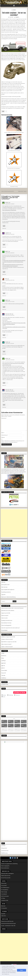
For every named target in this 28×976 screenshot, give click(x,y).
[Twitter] (10, 858)
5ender (2, 653)
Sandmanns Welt (4, 900)
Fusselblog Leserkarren (6, 592)
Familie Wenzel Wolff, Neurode (7, 921)
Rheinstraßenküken (5, 868)
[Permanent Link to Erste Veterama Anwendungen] (14, 141)
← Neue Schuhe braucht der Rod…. (7, 191)
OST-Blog (3, 898)
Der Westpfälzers (4, 889)
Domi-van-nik (8, 313)
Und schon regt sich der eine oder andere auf (10, 627)
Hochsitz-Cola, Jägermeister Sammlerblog (9, 863)
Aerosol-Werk (4, 885)
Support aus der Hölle (5, 613)
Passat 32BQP (4, 670)
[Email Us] (17, 858)
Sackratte (3, 675)
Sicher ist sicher (4, 618)
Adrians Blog (3, 883)
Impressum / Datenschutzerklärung (8, 597)
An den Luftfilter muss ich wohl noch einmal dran (14, 132)
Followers (17, 695)
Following (10, 695)
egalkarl (7, 232)
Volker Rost (3, 915)
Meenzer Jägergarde (5, 865)
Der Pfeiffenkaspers (5, 887)
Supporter (3, 594)
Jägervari (3, 665)
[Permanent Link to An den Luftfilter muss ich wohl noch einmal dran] (14, 123)
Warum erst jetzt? (4, 615)
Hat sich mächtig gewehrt (6, 625)
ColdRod (14, 9)
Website (3, 437)
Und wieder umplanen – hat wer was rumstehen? (14, 13)
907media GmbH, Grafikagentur (7, 873)
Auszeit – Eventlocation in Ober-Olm (8, 925)
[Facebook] (13, 858)
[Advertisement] (14, 523)
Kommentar (4, 418)
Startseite (3, 582)
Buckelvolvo (3, 655)
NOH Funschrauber (5, 896)
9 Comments (17, 17)
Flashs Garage (4, 891)
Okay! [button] (21, 970)
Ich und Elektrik (4, 630)
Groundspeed (4, 894)
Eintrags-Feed (4, 848)
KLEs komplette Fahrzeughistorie (7, 589)
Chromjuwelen (4, 908)
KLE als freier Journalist (5, 877)
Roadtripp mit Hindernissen (6, 620)
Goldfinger (3, 660)
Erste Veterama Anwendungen (14, 150)
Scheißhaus (3, 677)
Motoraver (3, 906)
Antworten (4, 228)
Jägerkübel (3, 663)
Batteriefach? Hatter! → (22, 191)
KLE (6, 278)
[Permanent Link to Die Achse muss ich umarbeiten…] (14, 159)
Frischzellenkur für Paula (6, 622)
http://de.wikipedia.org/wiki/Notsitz (9, 210)
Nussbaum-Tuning (14, 186)
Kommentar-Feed (4, 850)
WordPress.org (4, 853)
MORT (6, 251)
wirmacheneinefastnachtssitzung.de (8, 923)
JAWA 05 (3, 668)
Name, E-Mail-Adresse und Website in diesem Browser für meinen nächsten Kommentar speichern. (12, 441)
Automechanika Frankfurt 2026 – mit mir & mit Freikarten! (12, 608)
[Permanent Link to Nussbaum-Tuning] (14, 177)
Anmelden (3, 845)
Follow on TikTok (20, 692)
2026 (14, 718)
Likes (3, 696)
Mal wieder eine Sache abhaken (7, 610)
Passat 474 (3, 673)
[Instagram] (15, 858)
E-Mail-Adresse (4, 435)
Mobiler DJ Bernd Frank (5, 875)
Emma (2, 658)
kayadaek (3, 913)
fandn (6, 342)
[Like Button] (3, 111)
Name (2, 432)
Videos (4, 695)
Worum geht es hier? (5, 584)
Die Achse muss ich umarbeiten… (14, 168)
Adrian (6, 202)
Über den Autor (4, 587)
